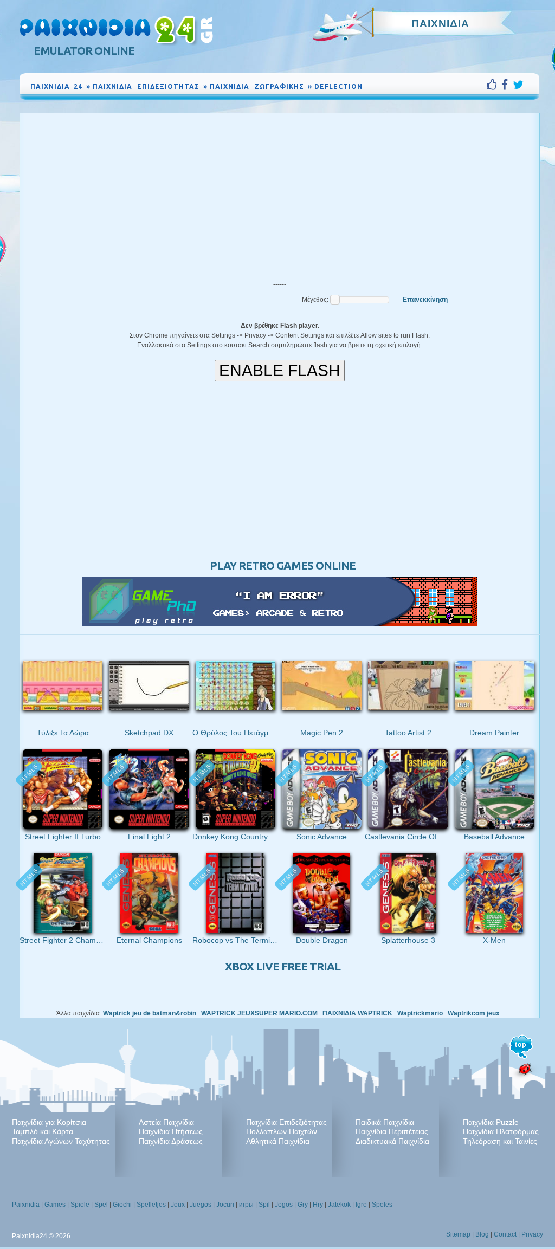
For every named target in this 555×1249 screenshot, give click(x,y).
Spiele (79, 1204)
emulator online (84, 50)
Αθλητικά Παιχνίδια (277, 1141)
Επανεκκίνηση (425, 299)
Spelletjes (151, 1204)
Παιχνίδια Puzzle (491, 1122)
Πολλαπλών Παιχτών (281, 1131)
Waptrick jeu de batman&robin (149, 1013)
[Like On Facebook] (494, 84)
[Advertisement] (280, 194)
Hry (318, 1204)
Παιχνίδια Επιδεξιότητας (286, 1122)
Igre (361, 1204)
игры (246, 1204)
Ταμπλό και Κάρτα (42, 1131)
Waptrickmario (420, 1013)
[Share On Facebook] (507, 84)
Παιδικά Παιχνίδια (385, 1122)
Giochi (122, 1204)
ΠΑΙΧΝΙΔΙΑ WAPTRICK (357, 1013)
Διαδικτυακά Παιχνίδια (392, 1141)
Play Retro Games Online (283, 565)
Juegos (200, 1204)
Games (55, 1204)
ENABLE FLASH (279, 370)
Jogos (284, 1204)
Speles (382, 1204)
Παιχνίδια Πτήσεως (171, 1131)
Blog (482, 1234)
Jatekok (339, 1204)
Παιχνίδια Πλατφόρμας (501, 1131)
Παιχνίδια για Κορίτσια (49, 1122)
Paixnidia (26, 1204)
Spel (101, 1204)
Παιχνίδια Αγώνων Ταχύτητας (61, 1141)
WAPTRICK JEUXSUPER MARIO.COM (259, 1013)
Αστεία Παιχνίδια (166, 1122)
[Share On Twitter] (518, 84)
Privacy (532, 1234)
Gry (303, 1204)
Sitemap (458, 1234)
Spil (264, 1204)
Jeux (178, 1204)
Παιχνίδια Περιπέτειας (392, 1131)
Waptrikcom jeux (474, 1013)
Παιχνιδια (440, 23)
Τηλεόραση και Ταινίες (500, 1141)
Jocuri (225, 1204)
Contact (505, 1234)
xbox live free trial (282, 966)
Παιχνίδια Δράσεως (171, 1141)
